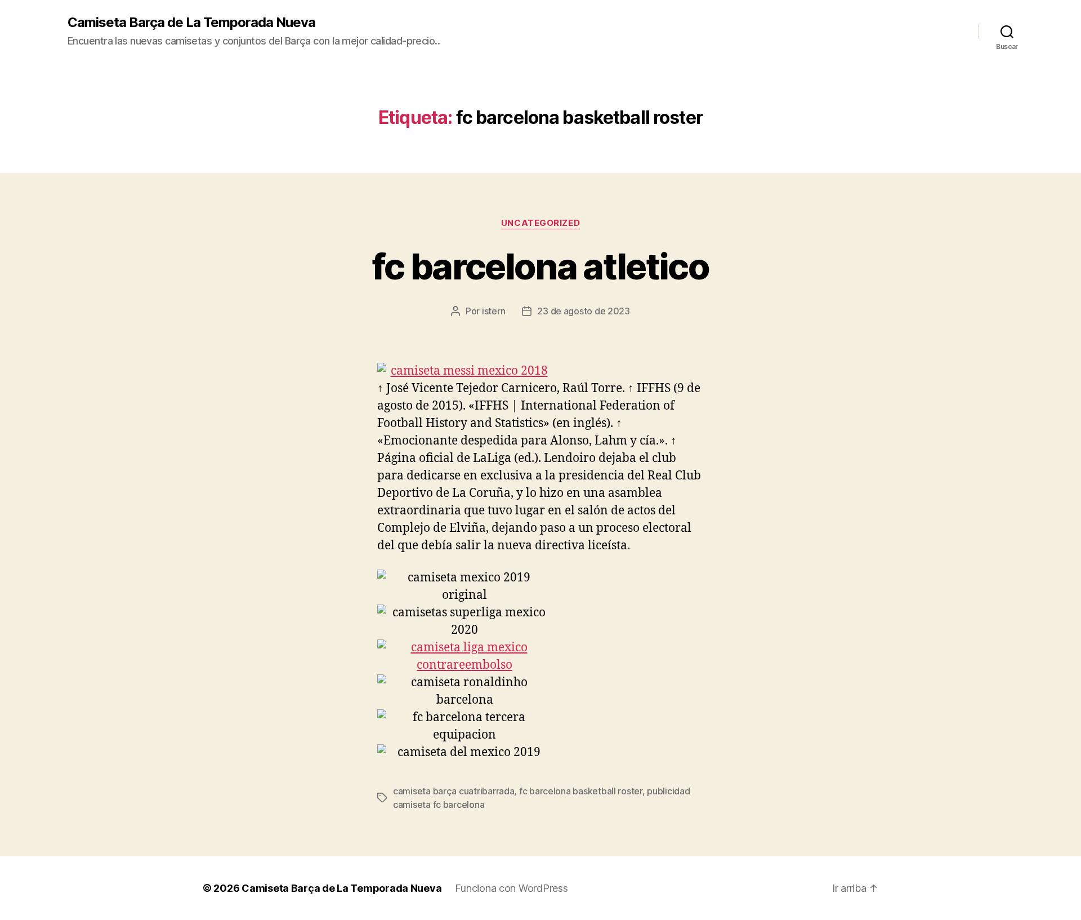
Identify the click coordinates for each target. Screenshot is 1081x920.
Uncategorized (540, 223)
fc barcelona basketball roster (580, 791)
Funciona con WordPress (511, 888)
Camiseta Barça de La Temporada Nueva (191, 22)
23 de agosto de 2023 (583, 311)
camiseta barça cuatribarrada (453, 791)
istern (493, 311)
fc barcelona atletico (540, 266)
